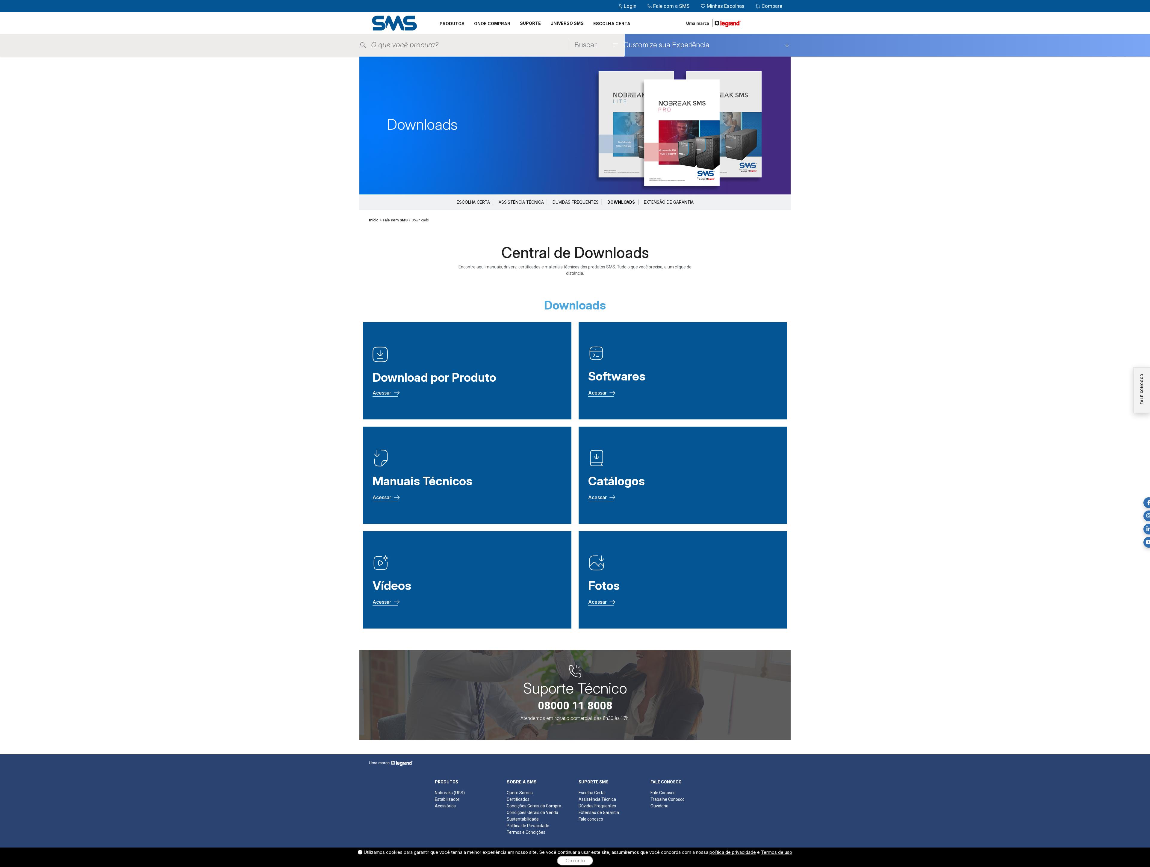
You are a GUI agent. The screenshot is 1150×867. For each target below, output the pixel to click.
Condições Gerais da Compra (534, 805)
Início (374, 220)
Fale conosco (591, 819)
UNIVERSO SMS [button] (567, 23)
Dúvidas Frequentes (597, 805)
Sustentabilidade (523, 819)
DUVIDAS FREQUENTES (576, 202)
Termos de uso (776, 852)
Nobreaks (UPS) (450, 792)
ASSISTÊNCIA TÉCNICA (521, 202)
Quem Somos (520, 792)
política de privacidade (732, 852)
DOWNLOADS (621, 202)
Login (630, 6)
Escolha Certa (592, 792)
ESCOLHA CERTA (611, 23)
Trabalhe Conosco (667, 799)
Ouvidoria (659, 805)
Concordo (575, 860)
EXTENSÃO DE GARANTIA (669, 202)
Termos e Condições (526, 832)
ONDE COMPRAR (492, 23)
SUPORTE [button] (530, 23)
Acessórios (445, 805)
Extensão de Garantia (599, 812)
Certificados (518, 799)
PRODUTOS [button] (452, 23)
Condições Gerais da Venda (532, 812)
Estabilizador (447, 799)
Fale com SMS (395, 220)
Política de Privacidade (528, 825)
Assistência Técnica (597, 799)
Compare (771, 6)
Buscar (585, 44)
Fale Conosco (663, 792)
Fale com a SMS (671, 6)
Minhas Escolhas (726, 6)
